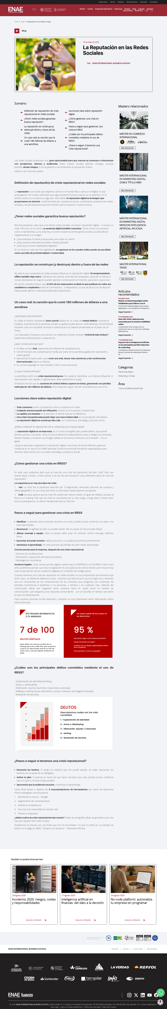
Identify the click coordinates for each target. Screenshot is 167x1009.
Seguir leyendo (124, 312)
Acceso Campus (138, 949)
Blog (134, 9)
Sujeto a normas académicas (71, 1007)
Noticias (150, 9)
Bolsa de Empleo (152, 949)
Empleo (127, 9)
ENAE (16, 22)
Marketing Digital (125, 371)
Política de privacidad (92, 1007)
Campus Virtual (103, 2)
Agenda (141, 9)
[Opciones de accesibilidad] (160, 1002)
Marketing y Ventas (126, 376)
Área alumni (114, 949)
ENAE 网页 (139, 11)
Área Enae (126, 949)
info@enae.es (151, 1004)
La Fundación (153, 2)
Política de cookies (109, 1007)
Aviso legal (54, 1007)
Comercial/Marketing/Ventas (130, 388)
